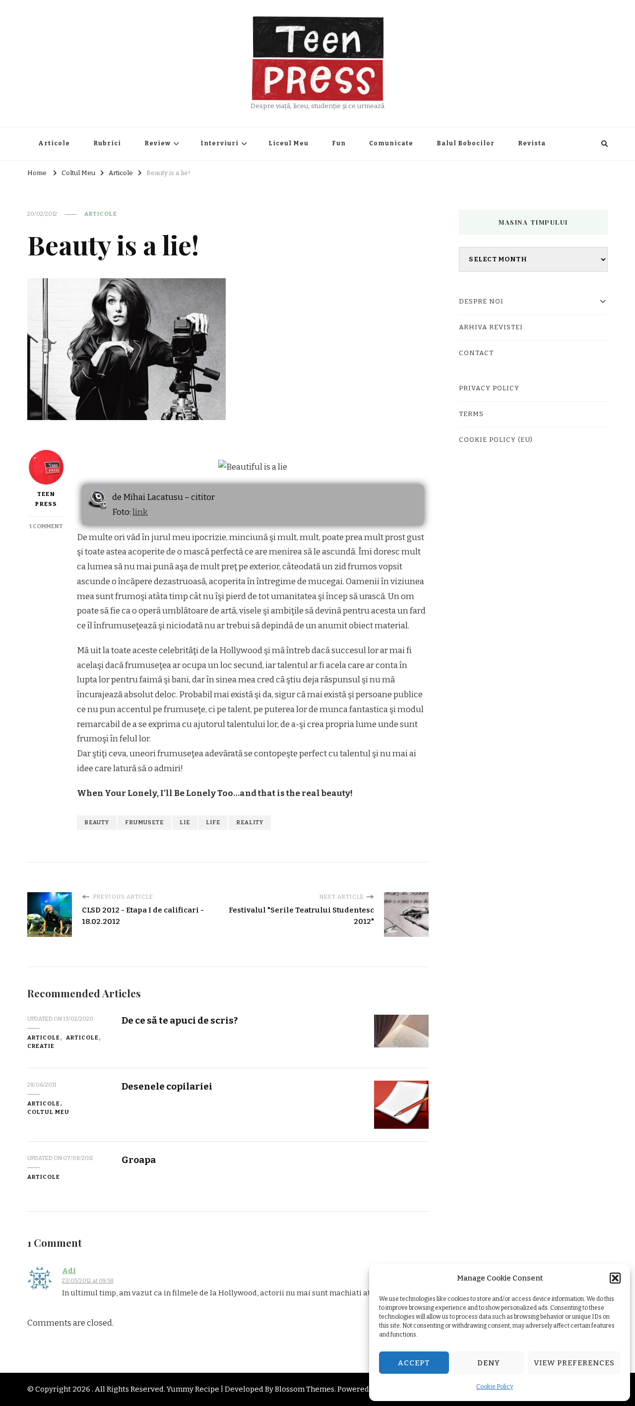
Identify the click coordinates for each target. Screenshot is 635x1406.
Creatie (41, 1045)
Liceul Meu (288, 143)
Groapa (139, 1159)
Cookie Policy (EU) (496, 440)
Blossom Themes (304, 1389)
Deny (488, 1362)
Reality (249, 822)
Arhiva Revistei (491, 327)
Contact (476, 353)
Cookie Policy (494, 1386)
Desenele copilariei (167, 1086)
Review (157, 143)
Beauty (96, 822)
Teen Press (46, 498)
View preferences (574, 1362)
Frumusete (144, 822)
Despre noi (481, 302)
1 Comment (46, 526)
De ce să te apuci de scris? (180, 1020)
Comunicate (391, 143)
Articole (54, 143)
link (140, 512)
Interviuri (219, 143)
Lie (185, 822)
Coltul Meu (48, 1111)
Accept (414, 1362)
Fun (339, 143)
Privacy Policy (489, 388)
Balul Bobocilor (466, 143)
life (213, 822)
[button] (615, 1278)
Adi (69, 1270)
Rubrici (107, 143)
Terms (471, 414)
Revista (532, 143)
